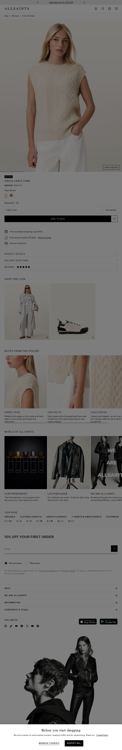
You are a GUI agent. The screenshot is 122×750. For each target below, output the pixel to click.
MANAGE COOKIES (49, 743)
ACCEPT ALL (74, 743)
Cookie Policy (102, 735)
